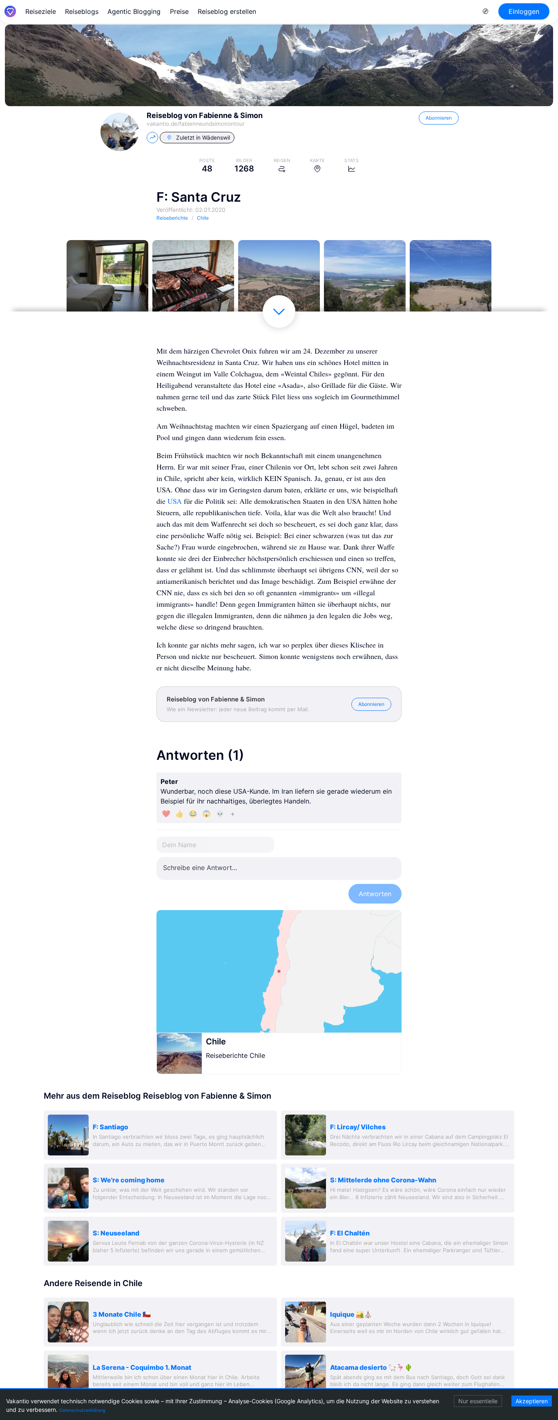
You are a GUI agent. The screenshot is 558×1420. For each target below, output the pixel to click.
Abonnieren (439, 118)
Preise (179, 11)
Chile (216, 1041)
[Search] (485, 11)
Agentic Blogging (134, 11)
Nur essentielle (478, 1401)
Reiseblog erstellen (227, 11)
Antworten (375, 894)
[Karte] (279, 971)
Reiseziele (40, 11)
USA (174, 501)
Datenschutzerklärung (82, 1410)
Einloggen (524, 11)
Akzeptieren (532, 1401)
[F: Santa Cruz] (107, 281)
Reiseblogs (81, 11)
